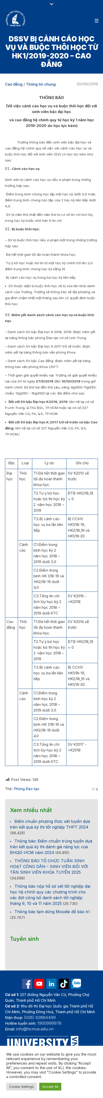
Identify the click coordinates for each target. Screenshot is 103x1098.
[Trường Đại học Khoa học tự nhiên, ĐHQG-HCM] (16, 18)
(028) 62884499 (40, 1017)
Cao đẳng (13, 84)
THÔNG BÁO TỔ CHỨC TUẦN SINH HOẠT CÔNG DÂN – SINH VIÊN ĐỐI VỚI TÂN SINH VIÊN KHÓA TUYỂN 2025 (49, 866)
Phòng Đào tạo (26, 788)
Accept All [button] (50, 1087)
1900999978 (49, 1023)
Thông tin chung (41, 84)
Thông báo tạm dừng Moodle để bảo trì (52, 911)
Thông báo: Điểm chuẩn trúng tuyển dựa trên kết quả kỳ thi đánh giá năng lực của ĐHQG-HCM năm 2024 (51, 847)
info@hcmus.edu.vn (35, 1028)
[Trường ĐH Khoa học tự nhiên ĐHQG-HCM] (27, 984)
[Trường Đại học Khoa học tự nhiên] (51, 984)
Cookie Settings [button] (21, 1087)
